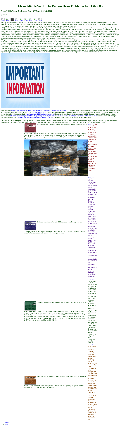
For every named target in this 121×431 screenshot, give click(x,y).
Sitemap (7, 423)
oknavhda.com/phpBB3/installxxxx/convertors (40, 114)
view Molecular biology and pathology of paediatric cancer (34, 117)
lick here (91, 124)
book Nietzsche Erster (38, 112)
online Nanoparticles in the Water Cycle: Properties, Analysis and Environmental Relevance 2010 (40, 110)
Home (6, 424)
